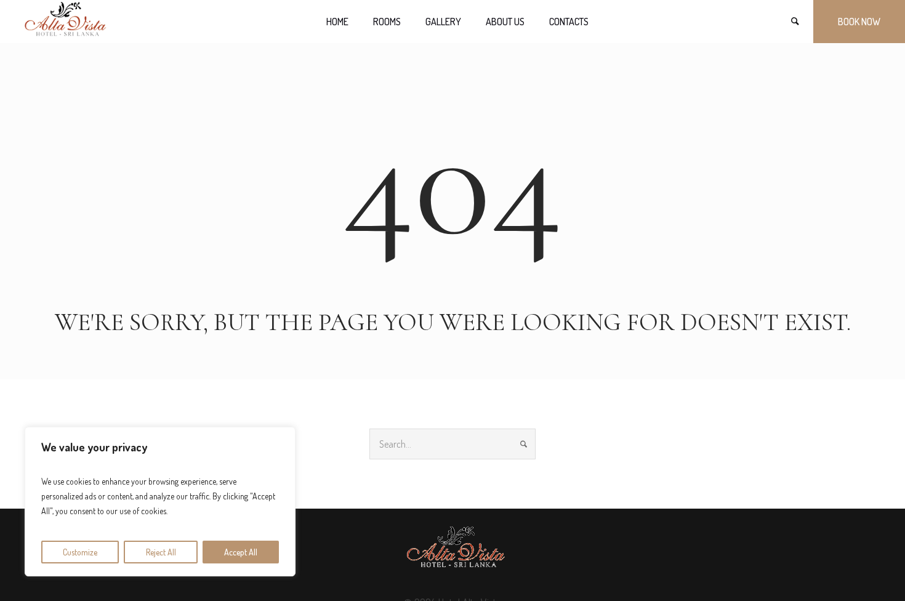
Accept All (240, 552)
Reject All (161, 552)
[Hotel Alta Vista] (452, 550)
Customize (80, 552)
